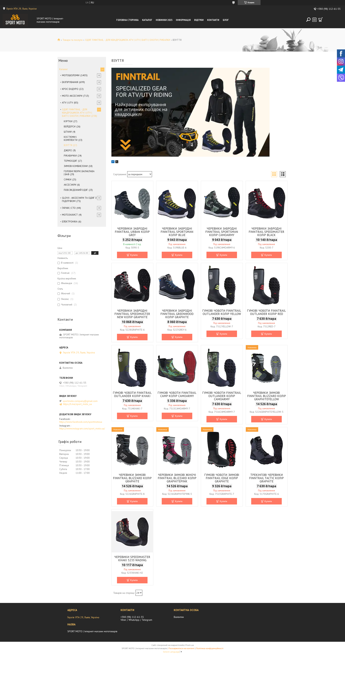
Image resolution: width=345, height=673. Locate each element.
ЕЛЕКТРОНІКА (69, 221)
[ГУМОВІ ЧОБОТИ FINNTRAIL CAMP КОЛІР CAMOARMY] (177, 367)
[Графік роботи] (314, 19)
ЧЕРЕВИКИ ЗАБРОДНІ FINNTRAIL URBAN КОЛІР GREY (132, 232)
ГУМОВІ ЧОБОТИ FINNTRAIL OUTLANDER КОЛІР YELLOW (221, 312)
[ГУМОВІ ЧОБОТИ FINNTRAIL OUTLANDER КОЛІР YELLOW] (222, 285)
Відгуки (199, 20)
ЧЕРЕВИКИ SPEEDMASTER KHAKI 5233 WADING (132, 558)
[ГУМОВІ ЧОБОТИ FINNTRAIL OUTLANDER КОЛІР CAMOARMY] (222, 367)
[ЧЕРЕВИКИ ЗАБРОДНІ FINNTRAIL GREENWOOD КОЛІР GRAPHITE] (177, 285)
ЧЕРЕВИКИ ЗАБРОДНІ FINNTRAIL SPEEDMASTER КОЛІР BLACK (266, 232)
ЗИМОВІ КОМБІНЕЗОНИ (76, 166)
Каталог (147, 20)
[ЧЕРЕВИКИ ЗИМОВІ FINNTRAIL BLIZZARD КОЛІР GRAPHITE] (132, 449)
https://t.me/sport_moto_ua (77, 404)
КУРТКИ (68, 121)
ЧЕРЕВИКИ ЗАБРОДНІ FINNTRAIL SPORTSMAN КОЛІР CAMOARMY (221, 232)
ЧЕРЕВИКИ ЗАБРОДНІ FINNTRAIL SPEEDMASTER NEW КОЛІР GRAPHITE (132, 314)
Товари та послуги (72, 39)
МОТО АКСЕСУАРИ (72, 95)
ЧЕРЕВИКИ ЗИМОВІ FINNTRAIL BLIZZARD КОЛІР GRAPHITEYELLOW (266, 396)
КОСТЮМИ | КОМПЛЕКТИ (70, 138)
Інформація (183, 20)
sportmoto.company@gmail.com (80, 401)
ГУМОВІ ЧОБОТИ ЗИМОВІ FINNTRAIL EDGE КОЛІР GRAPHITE (221, 478)
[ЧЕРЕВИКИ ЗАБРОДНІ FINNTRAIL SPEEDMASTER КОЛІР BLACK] (266, 203)
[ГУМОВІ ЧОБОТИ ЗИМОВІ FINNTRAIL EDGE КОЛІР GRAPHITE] (222, 449)
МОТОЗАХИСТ (70, 214)
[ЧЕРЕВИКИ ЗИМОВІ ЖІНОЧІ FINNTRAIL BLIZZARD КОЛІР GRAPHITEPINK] (177, 449)
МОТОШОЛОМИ (70, 75)
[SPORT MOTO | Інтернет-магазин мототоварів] (19, 20)
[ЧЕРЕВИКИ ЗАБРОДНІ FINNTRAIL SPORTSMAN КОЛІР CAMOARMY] (222, 203)
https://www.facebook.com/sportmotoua (80, 421)
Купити (134, 255)
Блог (226, 20)
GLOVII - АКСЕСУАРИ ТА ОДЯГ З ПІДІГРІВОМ (79, 199)
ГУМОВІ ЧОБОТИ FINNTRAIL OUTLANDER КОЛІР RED (266, 312)
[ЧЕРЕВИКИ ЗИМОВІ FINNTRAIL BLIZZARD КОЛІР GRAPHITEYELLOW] (266, 367)
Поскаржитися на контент (181, 648)
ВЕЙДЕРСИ (69, 126)
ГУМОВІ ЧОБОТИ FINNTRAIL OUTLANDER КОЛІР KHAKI (132, 394)
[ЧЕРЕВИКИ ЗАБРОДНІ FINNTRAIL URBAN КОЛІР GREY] (132, 203)
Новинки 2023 (164, 20)
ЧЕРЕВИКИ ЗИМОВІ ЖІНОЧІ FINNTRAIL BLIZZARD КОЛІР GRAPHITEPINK (177, 478)
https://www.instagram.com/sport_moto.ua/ (82, 428)
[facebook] (112, 162)
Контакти (213, 20)
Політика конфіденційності (209, 648)
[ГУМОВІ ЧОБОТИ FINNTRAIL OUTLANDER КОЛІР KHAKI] (132, 367)
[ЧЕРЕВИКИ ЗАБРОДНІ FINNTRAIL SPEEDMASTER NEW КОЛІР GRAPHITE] (132, 285)
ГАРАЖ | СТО (69, 207)
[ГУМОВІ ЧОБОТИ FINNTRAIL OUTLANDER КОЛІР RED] (266, 285)
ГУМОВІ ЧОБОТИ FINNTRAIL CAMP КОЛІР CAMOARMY (177, 394)
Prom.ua (189, 645)
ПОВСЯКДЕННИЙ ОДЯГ (76, 190)
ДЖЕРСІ (68, 150)
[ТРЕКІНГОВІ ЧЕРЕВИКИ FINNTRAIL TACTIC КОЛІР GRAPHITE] (266, 449)
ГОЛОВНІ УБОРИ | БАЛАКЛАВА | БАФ (79, 173)
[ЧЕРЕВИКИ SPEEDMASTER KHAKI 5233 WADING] (132, 531)
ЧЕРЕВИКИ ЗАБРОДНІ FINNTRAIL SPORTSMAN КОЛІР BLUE (177, 232)
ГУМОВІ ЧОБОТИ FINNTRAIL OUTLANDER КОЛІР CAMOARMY (221, 396)
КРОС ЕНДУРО (70, 89)
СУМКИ (67, 179)
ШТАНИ (68, 131)
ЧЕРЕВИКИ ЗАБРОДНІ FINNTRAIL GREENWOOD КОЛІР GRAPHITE (177, 314)
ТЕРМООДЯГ (70, 160)
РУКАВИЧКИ (70, 155)
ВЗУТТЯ (68, 145)
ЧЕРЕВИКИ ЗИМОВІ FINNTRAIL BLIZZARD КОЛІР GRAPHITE (132, 478)
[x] (116, 162)
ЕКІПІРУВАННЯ (70, 82)
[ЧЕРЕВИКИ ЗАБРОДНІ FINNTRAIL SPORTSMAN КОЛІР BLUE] (177, 203)
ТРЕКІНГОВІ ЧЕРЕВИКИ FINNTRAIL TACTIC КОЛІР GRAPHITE (266, 478)
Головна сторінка (127, 20)
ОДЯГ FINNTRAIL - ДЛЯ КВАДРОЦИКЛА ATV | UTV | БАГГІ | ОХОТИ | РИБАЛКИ (127, 39)
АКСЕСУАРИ (70, 184)
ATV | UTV (67, 102)
